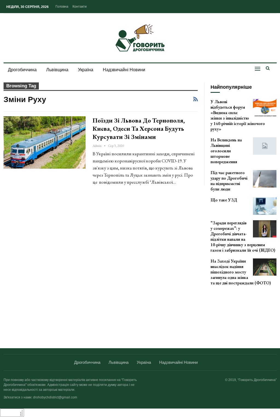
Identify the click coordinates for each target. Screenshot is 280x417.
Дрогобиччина (22, 69)
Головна (62, 6)
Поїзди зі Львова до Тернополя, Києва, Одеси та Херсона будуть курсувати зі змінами (139, 128)
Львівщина (57, 69)
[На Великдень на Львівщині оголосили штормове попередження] (264, 146)
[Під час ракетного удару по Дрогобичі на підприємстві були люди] (264, 178)
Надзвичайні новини (124, 69)
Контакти (79, 6)
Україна (85, 69)
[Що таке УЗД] (264, 206)
